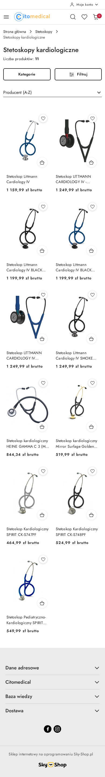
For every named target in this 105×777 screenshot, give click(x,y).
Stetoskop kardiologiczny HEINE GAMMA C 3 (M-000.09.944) (27, 443)
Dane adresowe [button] (22, 667)
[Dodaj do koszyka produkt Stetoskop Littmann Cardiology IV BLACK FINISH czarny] (42, 250)
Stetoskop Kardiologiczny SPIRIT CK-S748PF (77, 531)
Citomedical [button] (18, 682)
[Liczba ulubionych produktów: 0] (84, 17)
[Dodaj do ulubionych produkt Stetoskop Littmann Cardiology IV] (43, 118)
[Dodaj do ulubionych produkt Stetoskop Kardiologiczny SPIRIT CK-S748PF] (92, 471)
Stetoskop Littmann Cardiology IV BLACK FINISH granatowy (74, 267)
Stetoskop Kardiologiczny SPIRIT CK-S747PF (27, 531)
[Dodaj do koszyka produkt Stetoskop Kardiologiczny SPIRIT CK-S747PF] (42, 515)
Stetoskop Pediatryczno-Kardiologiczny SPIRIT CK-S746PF (26, 619)
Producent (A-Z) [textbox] (17, 92)
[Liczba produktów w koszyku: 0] (96, 17)
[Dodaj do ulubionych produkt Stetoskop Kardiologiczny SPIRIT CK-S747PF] (43, 471)
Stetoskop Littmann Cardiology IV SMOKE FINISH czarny (74, 355)
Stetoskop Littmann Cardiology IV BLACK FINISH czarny (24, 267)
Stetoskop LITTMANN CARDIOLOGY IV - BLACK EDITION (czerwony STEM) (73, 179)
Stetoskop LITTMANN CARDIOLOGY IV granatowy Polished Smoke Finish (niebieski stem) (26, 355)
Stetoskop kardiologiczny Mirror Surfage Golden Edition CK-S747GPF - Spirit (76, 443)
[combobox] (52, 92)
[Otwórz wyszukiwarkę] (73, 17)
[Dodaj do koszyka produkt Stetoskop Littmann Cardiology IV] (42, 162)
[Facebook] (47, 729)
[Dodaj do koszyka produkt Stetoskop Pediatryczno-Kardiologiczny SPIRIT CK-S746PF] (42, 603)
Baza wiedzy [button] (18, 696)
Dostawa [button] (14, 710)
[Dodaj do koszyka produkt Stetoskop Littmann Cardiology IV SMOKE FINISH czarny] (91, 339)
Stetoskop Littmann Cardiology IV (21, 179)
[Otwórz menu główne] (6, 17)
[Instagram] (57, 729)
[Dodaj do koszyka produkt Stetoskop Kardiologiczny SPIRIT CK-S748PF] (91, 515)
